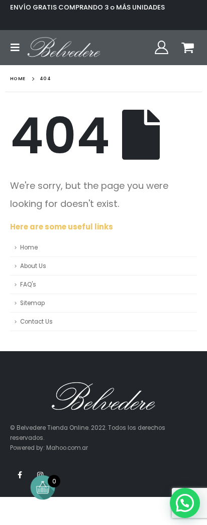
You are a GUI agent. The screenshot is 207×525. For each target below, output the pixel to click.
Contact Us (36, 322)
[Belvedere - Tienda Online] (63, 47)
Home (29, 247)
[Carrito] (188, 48)
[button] (185, 503)
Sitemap (32, 303)
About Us (33, 266)
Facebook (19, 474)
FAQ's (28, 285)
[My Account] (161, 48)
